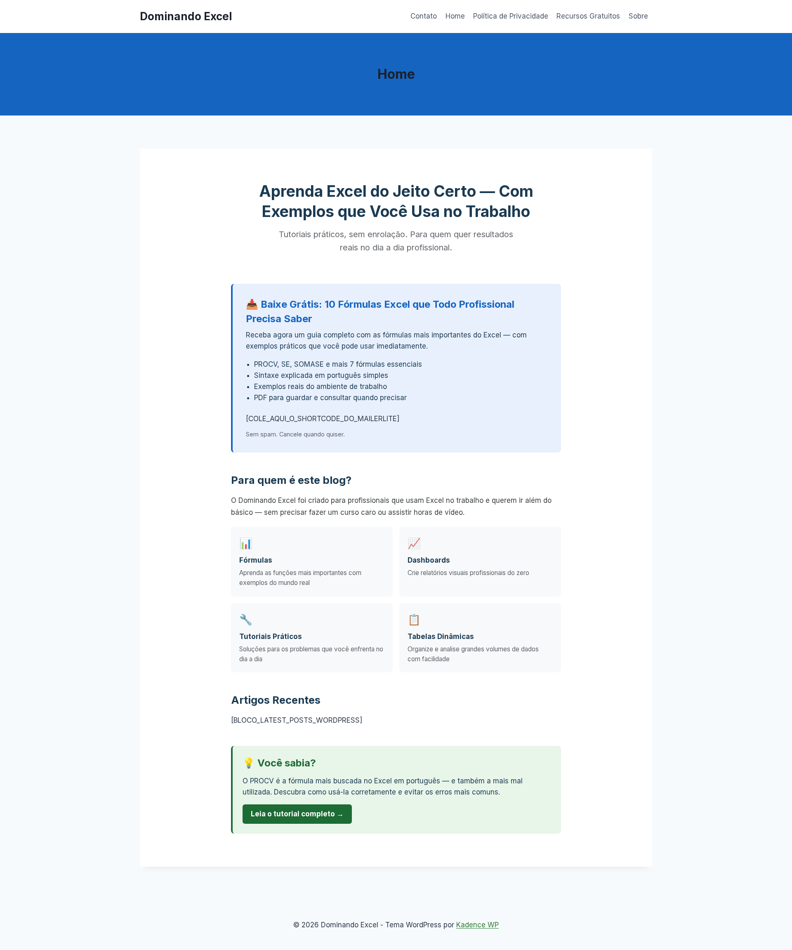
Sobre (638, 16)
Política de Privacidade (510, 16)
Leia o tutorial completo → (297, 814)
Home (455, 16)
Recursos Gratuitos (588, 16)
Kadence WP (477, 925)
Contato (423, 16)
